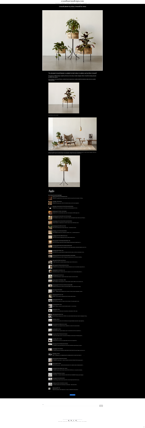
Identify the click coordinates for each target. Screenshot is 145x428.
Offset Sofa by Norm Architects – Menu (57, 299)
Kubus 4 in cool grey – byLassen (57, 363)
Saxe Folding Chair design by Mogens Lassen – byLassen (60, 368)
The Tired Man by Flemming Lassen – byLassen (59, 373)
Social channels (84, 421)
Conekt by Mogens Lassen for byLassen (58, 348)
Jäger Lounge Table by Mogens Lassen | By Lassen (59, 260)
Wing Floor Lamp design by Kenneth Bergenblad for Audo (60, 196)
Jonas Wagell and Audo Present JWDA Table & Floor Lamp (60, 235)
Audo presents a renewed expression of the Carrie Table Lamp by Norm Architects (63, 206)
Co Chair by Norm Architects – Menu (57, 304)
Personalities (73, 421)
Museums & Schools (78, 421)
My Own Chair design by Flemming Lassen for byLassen (60, 358)
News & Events (60, 421)
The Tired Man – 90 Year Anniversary (57, 201)
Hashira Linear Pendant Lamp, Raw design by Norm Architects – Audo (61, 240)
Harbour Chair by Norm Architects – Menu (58, 314)
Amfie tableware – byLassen (56, 353)
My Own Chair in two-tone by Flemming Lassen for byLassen (60, 343)
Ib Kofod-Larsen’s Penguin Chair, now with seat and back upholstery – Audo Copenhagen (64, 255)
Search (43, 404)
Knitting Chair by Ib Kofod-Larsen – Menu (58, 294)
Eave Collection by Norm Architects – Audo (58, 250)
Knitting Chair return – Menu (56, 309)
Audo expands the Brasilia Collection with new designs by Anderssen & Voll (62, 245)
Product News (65, 421)
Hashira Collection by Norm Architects (57, 289)
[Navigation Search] (89, 3)
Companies (69, 421)
